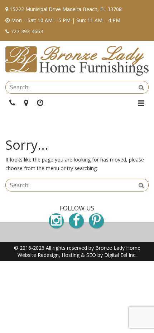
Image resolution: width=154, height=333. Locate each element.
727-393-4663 (27, 31)
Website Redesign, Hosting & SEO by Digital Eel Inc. (77, 255)
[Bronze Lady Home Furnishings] (77, 61)
